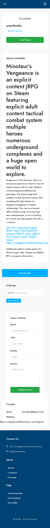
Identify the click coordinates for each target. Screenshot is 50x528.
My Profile (12, 502)
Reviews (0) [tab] (25, 273)
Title (12, 337)
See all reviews (15, 30)
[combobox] (28, 293)
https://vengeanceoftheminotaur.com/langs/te (22, 421)
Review (13, 363)
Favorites (12, 477)
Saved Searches (15, 493)
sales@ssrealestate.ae (17, 451)
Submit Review (25, 389)
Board (11, 467)
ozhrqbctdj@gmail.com (33, 411)
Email (13, 324)
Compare (12, 472)
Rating (13, 350)
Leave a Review (13, 300)
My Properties (14, 498)
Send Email (25, 39)
